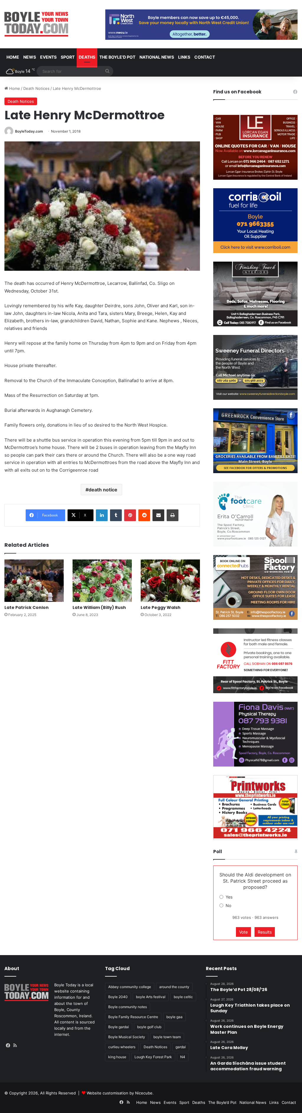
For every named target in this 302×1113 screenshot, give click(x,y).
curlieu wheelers (121, 1047)
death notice (102, 490)
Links (184, 57)
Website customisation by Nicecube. (120, 1093)
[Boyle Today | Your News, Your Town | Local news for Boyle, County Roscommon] (36, 24)
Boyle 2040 (118, 997)
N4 (182, 1057)
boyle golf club (149, 1027)
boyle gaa (174, 1017)
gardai (180, 1047)
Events (48, 57)
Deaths (87, 57)
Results (265, 931)
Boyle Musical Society (126, 1037)
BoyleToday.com (29, 131)
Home (12, 57)
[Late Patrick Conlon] (34, 580)
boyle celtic (183, 997)
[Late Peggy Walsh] (170, 580)
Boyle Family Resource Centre (133, 1017)
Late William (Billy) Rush (99, 607)
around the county (174, 987)
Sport (68, 57)
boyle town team (167, 1037)
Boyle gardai (118, 1027)
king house (117, 1057)
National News (156, 57)
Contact (204, 57)
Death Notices (36, 88)
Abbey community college (129, 987)
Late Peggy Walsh (160, 607)
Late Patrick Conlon (26, 607)
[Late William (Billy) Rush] (102, 580)
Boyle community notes (127, 1007)
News (29, 57)
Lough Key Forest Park (153, 1057)
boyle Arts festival (150, 997)
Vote (243, 931)
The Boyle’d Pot (117, 57)
